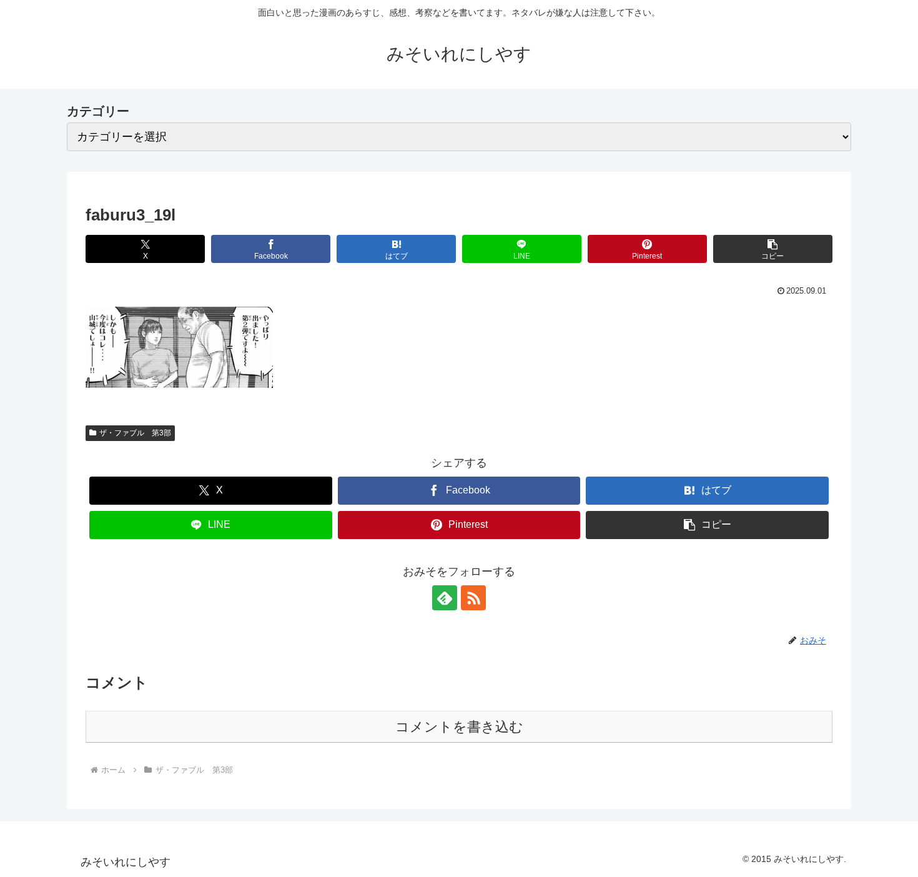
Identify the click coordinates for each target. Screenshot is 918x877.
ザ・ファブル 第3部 (135, 433)
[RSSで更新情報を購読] (473, 597)
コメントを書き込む (459, 727)
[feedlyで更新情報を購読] (444, 597)
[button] (772, 249)
